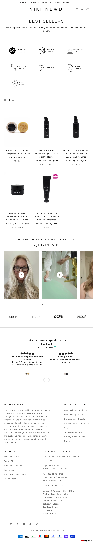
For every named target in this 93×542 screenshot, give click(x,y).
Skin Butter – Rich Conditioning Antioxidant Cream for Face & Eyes (17, 216)
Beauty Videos (10, 479)
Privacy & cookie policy (75, 437)
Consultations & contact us (76, 423)
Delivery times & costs (74, 419)
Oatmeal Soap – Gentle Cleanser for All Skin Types (17, 152)
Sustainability (10, 470)
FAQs (66, 428)
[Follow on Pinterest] (17, 524)
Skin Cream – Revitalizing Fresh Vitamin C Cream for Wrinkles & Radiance (46, 216)
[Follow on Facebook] (5, 524)
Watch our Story (11, 457)
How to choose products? (76, 410)
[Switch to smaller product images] (9, 99)
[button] (44, 380)
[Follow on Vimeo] (36, 524)
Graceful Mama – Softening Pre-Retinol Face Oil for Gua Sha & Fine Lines (76, 153)
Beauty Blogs (10, 461)
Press (67, 441)
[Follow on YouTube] (24, 524)
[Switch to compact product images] (13, 99)
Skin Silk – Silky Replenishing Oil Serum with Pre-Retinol (46, 153)
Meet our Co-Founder (14, 466)
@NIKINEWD (46, 245)
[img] (46, 344)
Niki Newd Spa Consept (15, 474)
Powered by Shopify (54, 530)
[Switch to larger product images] (5, 99)
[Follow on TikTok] (30, 524)
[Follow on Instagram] (11, 524)
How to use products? (74, 415)
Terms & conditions (73, 432)
